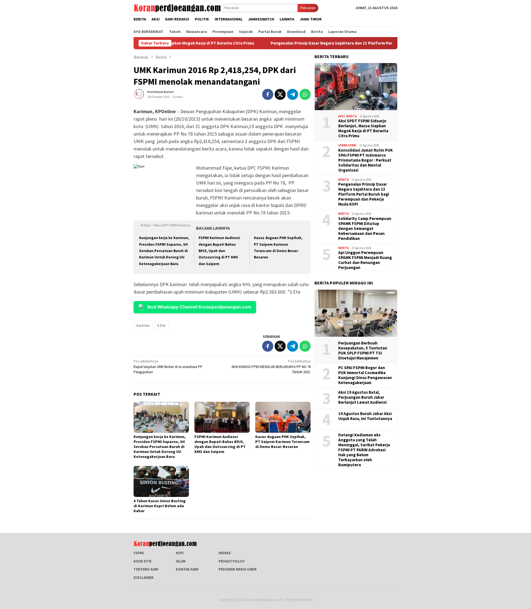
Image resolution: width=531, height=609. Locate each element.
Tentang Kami (146, 569)
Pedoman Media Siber (237, 569)
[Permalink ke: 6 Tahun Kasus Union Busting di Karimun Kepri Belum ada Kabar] (161, 481)
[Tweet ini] (280, 94)
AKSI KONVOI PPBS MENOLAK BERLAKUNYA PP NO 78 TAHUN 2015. (271, 366)
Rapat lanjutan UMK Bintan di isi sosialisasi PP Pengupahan (168, 366)
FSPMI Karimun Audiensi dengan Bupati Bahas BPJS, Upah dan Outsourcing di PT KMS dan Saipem (219, 250)
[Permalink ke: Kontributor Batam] (139, 94)
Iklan (181, 561)
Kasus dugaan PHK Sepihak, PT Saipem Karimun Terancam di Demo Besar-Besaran (282, 441)
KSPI (180, 553)
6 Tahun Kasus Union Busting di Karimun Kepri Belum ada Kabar (160, 505)
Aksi (341, 116)
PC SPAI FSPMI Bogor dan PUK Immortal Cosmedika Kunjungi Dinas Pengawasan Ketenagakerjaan (365, 375)
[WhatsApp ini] (305, 94)
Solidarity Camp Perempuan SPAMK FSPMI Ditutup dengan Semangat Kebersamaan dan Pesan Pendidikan (364, 228)
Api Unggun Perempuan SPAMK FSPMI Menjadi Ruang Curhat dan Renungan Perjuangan (365, 260)
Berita (351, 116)
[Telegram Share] (292, 94)
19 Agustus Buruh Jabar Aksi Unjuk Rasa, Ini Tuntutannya (365, 416)
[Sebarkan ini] (267, 94)
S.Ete (161, 325)
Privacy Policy (231, 561)
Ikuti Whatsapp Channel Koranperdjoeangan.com (199, 307)
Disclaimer (143, 577)
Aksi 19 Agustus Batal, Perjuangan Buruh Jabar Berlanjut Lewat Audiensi (362, 397)
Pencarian (308, 8)
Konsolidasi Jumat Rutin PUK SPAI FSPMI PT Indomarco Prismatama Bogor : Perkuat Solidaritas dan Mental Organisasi (365, 160)
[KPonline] (177, 7)
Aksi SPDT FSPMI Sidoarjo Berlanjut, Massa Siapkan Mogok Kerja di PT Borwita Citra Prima (363, 128)
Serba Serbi (347, 145)
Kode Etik (143, 561)
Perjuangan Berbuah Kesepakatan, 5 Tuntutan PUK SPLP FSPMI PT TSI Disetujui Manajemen (362, 351)
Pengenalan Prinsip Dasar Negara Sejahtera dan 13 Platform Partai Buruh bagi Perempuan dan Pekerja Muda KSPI (362, 43)
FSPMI (139, 553)
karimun (143, 325)
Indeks (224, 553)
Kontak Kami (187, 569)
